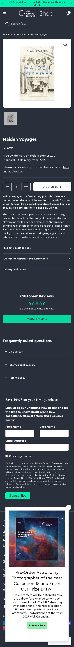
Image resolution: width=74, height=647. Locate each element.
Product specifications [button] (17, 248)
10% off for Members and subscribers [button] (25, 259)
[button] (67, 13)
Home (6, 34)
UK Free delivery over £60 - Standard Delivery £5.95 (37, 3)
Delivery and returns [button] (15, 269)
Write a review (37, 319)
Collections (20, 34)
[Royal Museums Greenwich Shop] (36, 13)
